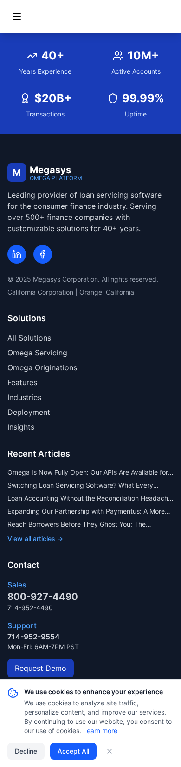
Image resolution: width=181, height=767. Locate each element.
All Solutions (29, 337)
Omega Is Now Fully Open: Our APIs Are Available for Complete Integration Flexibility (87, 472)
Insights (20, 427)
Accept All (73, 751)
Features (22, 382)
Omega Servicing (37, 352)
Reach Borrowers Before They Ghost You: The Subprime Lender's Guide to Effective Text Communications (76, 524)
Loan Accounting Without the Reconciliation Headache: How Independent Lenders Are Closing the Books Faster (90, 498)
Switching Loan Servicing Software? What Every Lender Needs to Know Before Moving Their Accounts (88, 485)
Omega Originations (42, 367)
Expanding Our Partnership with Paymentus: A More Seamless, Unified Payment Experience (86, 511)
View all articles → (35, 538)
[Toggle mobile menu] (16, 16)
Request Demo (40, 668)
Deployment (28, 412)
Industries (24, 397)
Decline (26, 751)
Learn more (100, 731)
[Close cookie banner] (109, 751)
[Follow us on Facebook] (42, 254)
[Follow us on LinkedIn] (16, 254)
